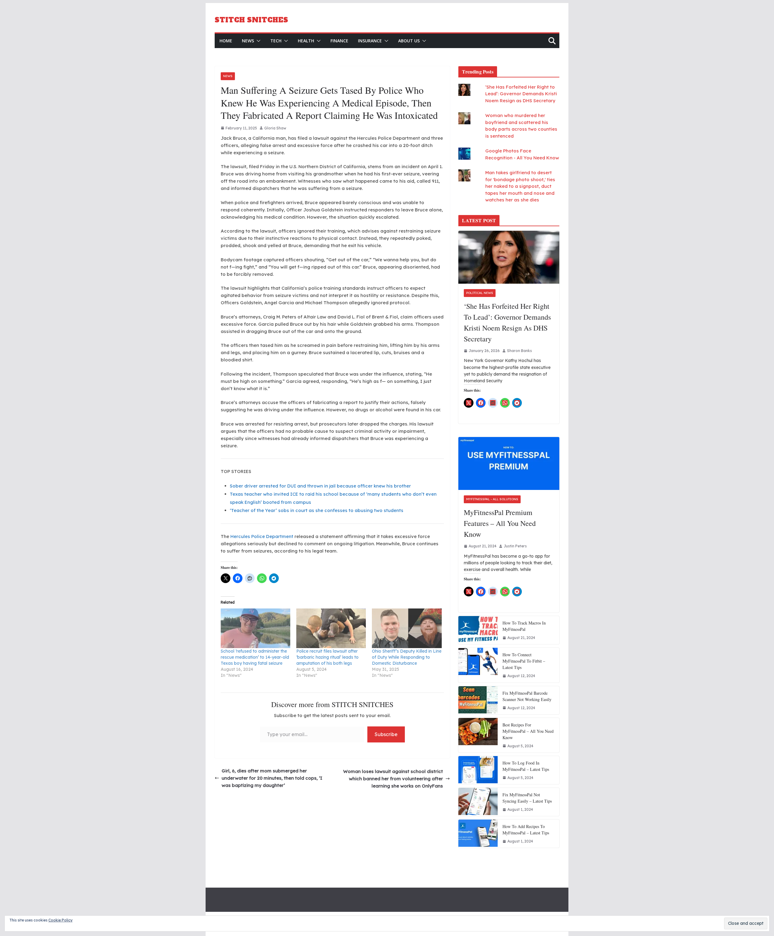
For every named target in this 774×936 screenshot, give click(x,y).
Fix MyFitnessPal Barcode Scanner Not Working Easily (526, 696)
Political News (479, 293)
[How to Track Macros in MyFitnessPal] (478, 630)
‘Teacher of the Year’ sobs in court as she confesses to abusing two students (316, 510)
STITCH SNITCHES (251, 19)
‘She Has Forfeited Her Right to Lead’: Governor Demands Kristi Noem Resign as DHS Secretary (521, 93)
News (248, 41)
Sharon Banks (519, 350)
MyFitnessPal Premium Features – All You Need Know (500, 523)
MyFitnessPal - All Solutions (492, 499)
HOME (226, 41)
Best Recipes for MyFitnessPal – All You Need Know (528, 731)
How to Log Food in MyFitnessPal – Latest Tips (525, 766)
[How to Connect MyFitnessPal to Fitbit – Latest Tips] (478, 665)
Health (306, 41)
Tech (275, 41)
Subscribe (386, 734)
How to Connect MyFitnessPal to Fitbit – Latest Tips (523, 661)
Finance (339, 41)
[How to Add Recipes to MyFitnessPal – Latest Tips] (478, 834)
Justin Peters (515, 546)
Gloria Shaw (275, 128)
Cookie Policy (60, 920)
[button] (257, 41)
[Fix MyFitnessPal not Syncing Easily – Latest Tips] (478, 802)
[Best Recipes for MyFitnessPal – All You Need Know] (478, 735)
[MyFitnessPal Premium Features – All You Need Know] (508, 463)
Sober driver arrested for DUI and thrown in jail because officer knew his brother (320, 486)
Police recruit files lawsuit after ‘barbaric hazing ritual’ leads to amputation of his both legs (327, 657)
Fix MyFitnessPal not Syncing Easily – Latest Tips (527, 798)
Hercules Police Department (261, 536)
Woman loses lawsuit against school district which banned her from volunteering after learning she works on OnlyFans (393, 778)
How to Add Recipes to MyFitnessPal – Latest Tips (525, 829)
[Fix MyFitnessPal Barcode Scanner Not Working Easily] (478, 700)
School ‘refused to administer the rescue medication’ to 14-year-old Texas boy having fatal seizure (255, 657)
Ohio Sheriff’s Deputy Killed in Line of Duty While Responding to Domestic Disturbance (406, 657)
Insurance (370, 41)
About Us (409, 41)
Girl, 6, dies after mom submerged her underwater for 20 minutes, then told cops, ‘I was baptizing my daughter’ (272, 778)
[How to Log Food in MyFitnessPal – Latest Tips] (478, 770)
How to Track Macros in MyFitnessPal (524, 626)
